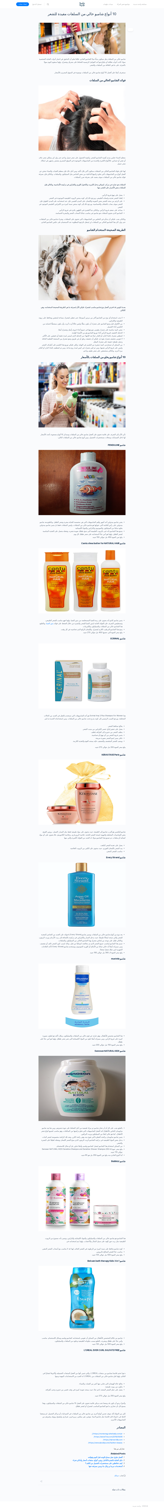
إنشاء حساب (23, 4)
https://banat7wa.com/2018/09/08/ (108, 1491)
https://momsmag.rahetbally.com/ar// (107, 1488)
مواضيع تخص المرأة (123, 4)
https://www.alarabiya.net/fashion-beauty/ (105, 1497)
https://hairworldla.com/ (112, 1494)
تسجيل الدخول (37, 4)
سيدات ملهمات (108, 4)
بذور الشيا (50, 623)
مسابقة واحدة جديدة (140, 4)
